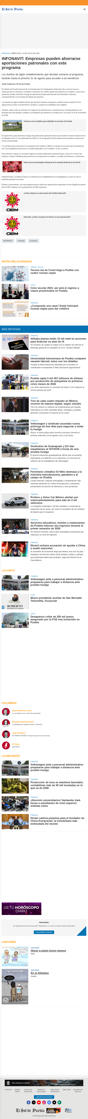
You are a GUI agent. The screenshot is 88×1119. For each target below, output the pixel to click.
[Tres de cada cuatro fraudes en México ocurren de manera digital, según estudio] (15, 407)
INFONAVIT (8, 241)
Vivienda (21, 241)
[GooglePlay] (59, 1102)
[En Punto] (6, 745)
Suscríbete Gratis (44, 932)
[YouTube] (39, 1102)
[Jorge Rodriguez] (6, 734)
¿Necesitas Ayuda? (44, 1097)
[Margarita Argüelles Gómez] (6, 723)
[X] (34, 1102)
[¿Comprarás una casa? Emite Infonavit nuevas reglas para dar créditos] (15, 309)
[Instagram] (44, 1102)
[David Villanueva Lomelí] (6, 712)
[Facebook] (28, 1102)
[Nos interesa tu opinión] (44, 1083)
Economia (33, 241)
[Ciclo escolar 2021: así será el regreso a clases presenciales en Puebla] (15, 291)
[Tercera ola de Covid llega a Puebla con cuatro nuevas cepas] (15, 273)
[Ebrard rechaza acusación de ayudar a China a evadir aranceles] (15, 552)
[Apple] (54, 1102)
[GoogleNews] (49, 1102)
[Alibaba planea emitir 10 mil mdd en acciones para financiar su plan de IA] (15, 343)
